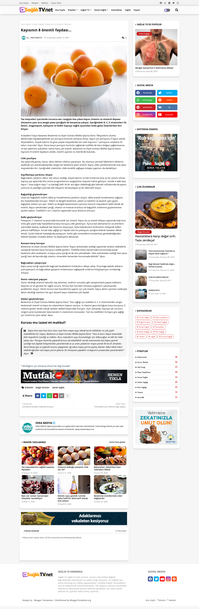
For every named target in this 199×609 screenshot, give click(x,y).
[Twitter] (43, 395)
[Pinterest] (55, 395)
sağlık (153, 336)
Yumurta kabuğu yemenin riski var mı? (73, 468)
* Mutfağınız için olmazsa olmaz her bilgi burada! (45, 365)
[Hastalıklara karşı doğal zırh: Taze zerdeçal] (156, 210)
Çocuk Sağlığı (166, 336)
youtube (169, 114)
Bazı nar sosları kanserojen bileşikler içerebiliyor (35, 497)
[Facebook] (37, 395)
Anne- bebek (157, 362)
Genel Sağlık (100, 10)
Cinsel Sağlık (144, 317)
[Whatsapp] (49, 395)
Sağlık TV (85, 10)
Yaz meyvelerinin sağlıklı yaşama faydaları (38, 468)
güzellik (157, 397)
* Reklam (171, 600)
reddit (169, 100)
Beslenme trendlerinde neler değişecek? (108, 497)
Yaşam (137, 10)
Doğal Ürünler (42, 387)
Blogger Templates (43, 600)
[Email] (61, 395)
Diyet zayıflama (161, 317)
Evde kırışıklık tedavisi (159, 277)
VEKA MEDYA (43, 423)
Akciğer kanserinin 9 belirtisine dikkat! (154, 68)
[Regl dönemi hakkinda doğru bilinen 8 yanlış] (141, 268)
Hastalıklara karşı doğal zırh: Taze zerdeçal (155, 238)
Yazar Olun (56, 3)
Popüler (72, 10)
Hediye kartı (154, 290)
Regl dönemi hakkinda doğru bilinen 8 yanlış (161, 265)
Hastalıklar (116, 10)
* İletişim (161, 600)
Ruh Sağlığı (159, 331)
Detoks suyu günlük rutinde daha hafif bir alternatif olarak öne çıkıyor (73, 498)
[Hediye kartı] (141, 294)
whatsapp (147, 100)
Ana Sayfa (24, 3)
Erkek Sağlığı (162, 322)
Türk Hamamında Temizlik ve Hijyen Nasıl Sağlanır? (162, 252)
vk (169, 107)
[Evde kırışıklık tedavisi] (141, 281)
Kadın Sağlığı (144, 331)
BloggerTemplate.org (80, 600)
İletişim (35, 3)
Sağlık (128, 10)
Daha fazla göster (117, 442)
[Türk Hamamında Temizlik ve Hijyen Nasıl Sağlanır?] (141, 255)
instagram (147, 114)
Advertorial (157, 357)
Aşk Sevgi (157, 367)
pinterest (147, 107)
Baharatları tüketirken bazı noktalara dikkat (107, 468)
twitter (169, 92)
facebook (147, 92)
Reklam (45, 3)
